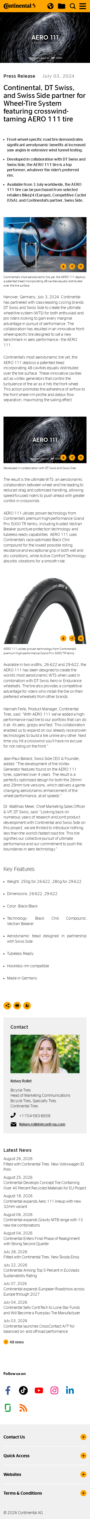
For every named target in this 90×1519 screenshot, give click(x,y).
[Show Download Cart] (62, 6)
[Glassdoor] (8, 1407)
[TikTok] (24, 1390)
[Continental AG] (19, 6)
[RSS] (24, 1407)
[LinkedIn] (71, 1390)
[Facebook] (8, 1390)
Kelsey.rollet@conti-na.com (42, 1124)
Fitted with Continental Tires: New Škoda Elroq (41, 1257)
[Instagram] (55, 1390)
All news (17, 1342)
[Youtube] (40, 1390)
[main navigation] (83, 6)
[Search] (73, 6)
